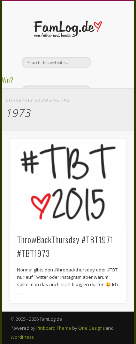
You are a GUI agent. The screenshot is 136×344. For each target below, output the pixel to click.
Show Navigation (109, 62)
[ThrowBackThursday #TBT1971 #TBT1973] (68, 182)
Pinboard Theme (53, 328)
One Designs (91, 328)
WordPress (21, 337)
